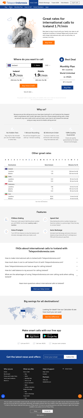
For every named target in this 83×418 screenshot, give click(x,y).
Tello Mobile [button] (64, 3)
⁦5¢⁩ (52, 189)
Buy (6, 7)
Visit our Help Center (41, 289)
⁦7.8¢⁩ (52, 187)
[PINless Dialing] (6, 219)
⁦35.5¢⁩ (51, 196)
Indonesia (11, 184)
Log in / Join (75, 2)
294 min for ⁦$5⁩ (73, 171)
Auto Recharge (56, 230)
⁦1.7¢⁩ (52, 171)
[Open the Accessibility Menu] (3, 396)
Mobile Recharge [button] (44, 3)
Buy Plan (67, 87)
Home (5, 372)
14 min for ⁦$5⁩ (74, 196)
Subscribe (70, 357)
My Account (7, 374)
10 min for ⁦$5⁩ (74, 199)
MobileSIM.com (47, 382)
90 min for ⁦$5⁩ (74, 179)
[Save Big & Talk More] (23, 313)
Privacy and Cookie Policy (10, 376)
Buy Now (48, 42)
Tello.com (45, 380)
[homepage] (15, 2)
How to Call (28, 7)
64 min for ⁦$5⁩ (74, 187)
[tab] (5, 159)
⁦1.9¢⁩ (52, 173)
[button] (33, 2)
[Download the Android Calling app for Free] (50, 336)
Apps (47, 7)
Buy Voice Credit (28, 86)
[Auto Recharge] (45, 231)
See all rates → (28, 92)
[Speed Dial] (45, 219)
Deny (35, 411)
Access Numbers (38, 7)
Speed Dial (54, 218)
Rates (26, 376)
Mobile (10, 173)
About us (6, 380)
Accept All (47, 411)
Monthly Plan (18, 7)
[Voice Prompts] (6, 231)
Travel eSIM (26, 396)
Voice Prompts (17, 230)
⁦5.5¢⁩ (52, 179)
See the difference (52, 317)
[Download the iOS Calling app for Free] (32, 336)
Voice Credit (26, 372)
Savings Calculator (29, 387)
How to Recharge (29, 393)
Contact (45, 374)
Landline (11, 171)
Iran (9, 194)
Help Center (46, 372)
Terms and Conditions (9, 378)
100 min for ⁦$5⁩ (73, 189)
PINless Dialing (17, 218)
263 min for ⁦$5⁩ (73, 173)
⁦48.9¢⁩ (51, 199)
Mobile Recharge (27, 389)
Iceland (10, 169)
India (9, 176)
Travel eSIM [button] (55, 3)
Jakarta (10, 189)
